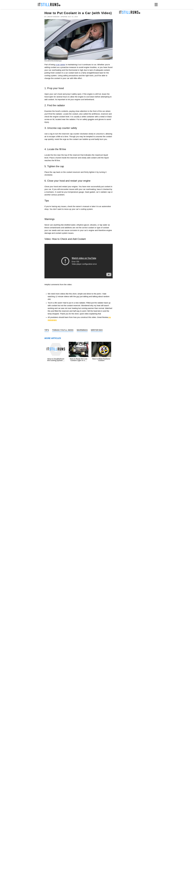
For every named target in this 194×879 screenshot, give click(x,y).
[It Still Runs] (49, 4)
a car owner (60, 65)
